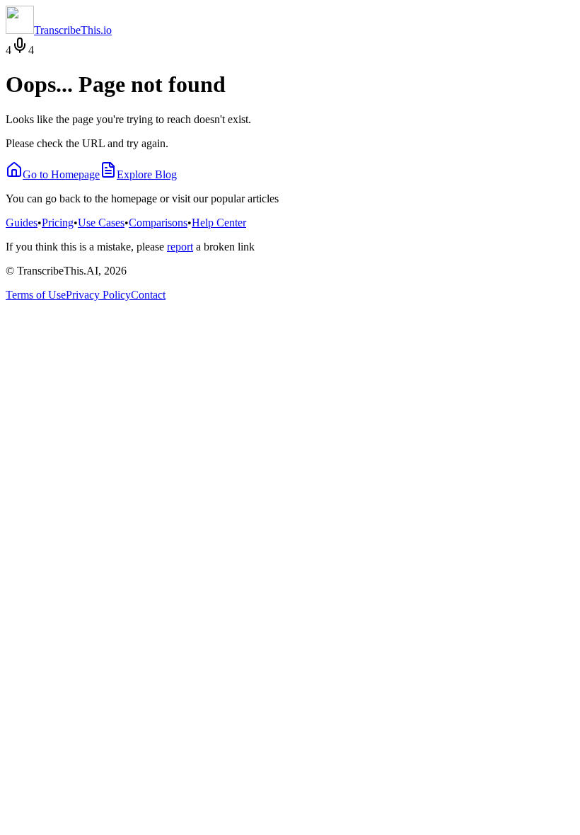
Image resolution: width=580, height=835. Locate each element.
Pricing (58, 223)
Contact (148, 295)
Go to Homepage (61, 174)
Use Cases (101, 223)
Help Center (219, 223)
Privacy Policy (98, 295)
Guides (21, 223)
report (180, 247)
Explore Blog (147, 174)
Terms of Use (36, 295)
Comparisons (158, 223)
